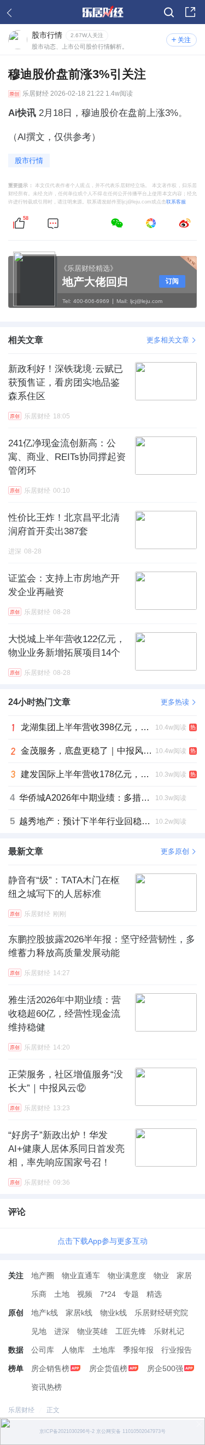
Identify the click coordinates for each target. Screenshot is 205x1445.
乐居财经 (35, 93)
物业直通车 (81, 1275)
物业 (161, 1275)
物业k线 (113, 1312)
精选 (154, 1294)
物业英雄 (92, 1331)
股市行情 (29, 160)
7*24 (108, 1294)
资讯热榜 (46, 1387)
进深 (61, 1331)
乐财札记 (169, 1331)
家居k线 (79, 1312)
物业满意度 (127, 1275)
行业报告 (176, 1349)
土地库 (103, 1349)
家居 (184, 1275)
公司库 (42, 1349)
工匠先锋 (130, 1331)
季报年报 (138, 1349)
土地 (61, 1294)
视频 (84, 1294)
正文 (53, 1410)
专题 (131, 1294)
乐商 (38, 1294)
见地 (38, 1331)
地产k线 (44, 1312)
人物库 (73, 1349)
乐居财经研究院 (161, 1312)
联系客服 (176, 202)
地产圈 (42, 1275)
